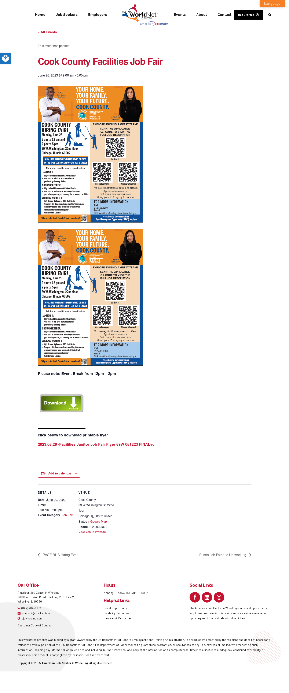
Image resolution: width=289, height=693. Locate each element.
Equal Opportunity (116, 608)
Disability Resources (116, 613)
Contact (224, 15)
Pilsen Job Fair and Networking (223, 554)
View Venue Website (92, 532)
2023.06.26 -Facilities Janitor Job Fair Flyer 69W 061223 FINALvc (96, 444)
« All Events (47, 32)
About (201, 15)
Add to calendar (59, 473)
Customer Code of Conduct (35, 625)
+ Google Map (97, 521)
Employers (97, 15)
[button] (5, 58)
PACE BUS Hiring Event (60, 554)
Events (180, 15)
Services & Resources (117, 618)
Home (40, 15)
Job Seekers (67, 15)
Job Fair (67, 515)
